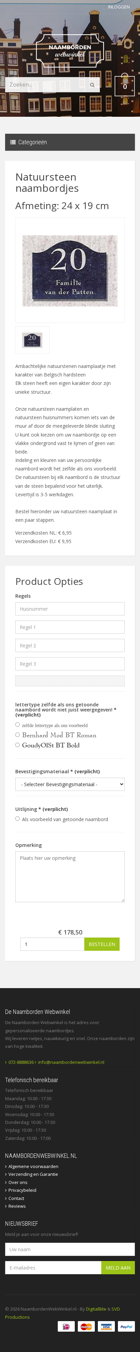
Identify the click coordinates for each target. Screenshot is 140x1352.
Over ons (18, 1182)
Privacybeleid (22, 1190)
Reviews (17, 1206)
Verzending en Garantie (33, 1174)
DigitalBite (96, 1309)
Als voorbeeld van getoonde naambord (65, 819)
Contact (16, 1198)
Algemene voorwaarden (33, 1166)
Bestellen (102, 944)
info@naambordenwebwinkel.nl (71, 1062)
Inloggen (119, 7)
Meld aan (118, 1267)
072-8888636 (21, 1062)
